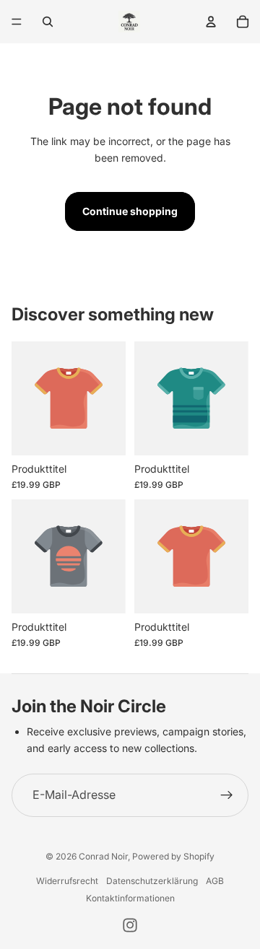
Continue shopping (130, 211)
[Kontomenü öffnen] (211, 22)
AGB (215, 880)
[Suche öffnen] (48, 22)
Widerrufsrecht (67, 880)
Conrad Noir (103, 856)
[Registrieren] (227, 795)
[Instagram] (130, 925)
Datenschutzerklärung (152, 880)
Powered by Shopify (173, 856)
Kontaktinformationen (130, 898)
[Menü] (16, 21)
